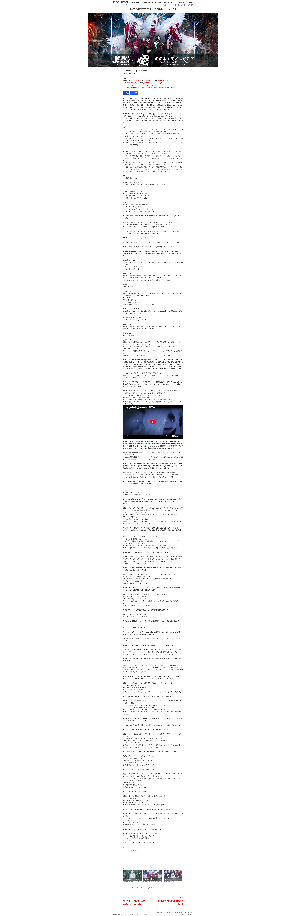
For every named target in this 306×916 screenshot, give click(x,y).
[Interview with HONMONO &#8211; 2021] (132, 875)
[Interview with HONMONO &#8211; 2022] (173, 875)
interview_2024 (147, 888)
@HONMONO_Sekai (149, 83)
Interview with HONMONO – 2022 (172, 881)
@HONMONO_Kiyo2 (132, 83)
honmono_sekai (169, 87)
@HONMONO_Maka (133, 80)
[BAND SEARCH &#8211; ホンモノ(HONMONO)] (152, 875)
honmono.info (129, 87)
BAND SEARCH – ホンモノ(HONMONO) (152, 881)
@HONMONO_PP (163, 80)
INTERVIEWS (136, 2)
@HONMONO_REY (148, 80)
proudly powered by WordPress (131, 915)
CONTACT (189, 2)
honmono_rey (139, 87)
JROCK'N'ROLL (121, 2)
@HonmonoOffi (164, 83)
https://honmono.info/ (135, 85)
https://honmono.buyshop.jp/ (157, 85)
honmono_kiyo (149, 87)
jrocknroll (127, 888)
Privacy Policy (144, 915)
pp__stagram (159, 87)
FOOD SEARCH (179, 2)
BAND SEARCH (157, 2)
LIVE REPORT (168, 2)
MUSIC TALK (147, 2)
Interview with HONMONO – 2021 (131, 881)
